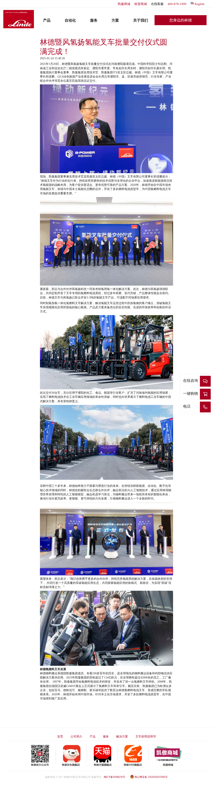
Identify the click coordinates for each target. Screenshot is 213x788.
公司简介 (76, 736)
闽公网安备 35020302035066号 (151, 777)
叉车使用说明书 (145, 736)
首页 (60, 736)
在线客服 (157, 4)
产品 (92, 736)
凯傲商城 (124, 4)
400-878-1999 (177, 4)
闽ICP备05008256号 (114, 777)
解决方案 (122, 736)
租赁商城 (140, 4)
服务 (106, 736)
